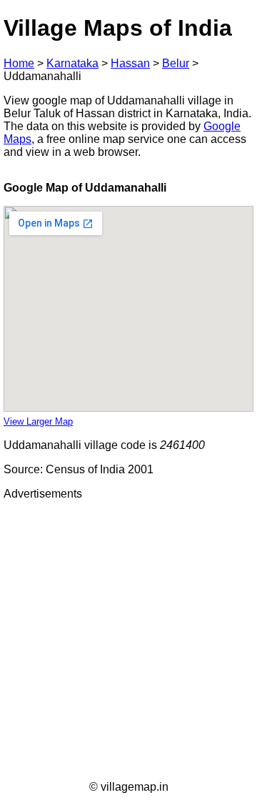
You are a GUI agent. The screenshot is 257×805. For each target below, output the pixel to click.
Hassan (130, 63)
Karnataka (72, 63)
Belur (175, 63)
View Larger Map (38, 421)
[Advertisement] (128, 640)
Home (19, 63)
